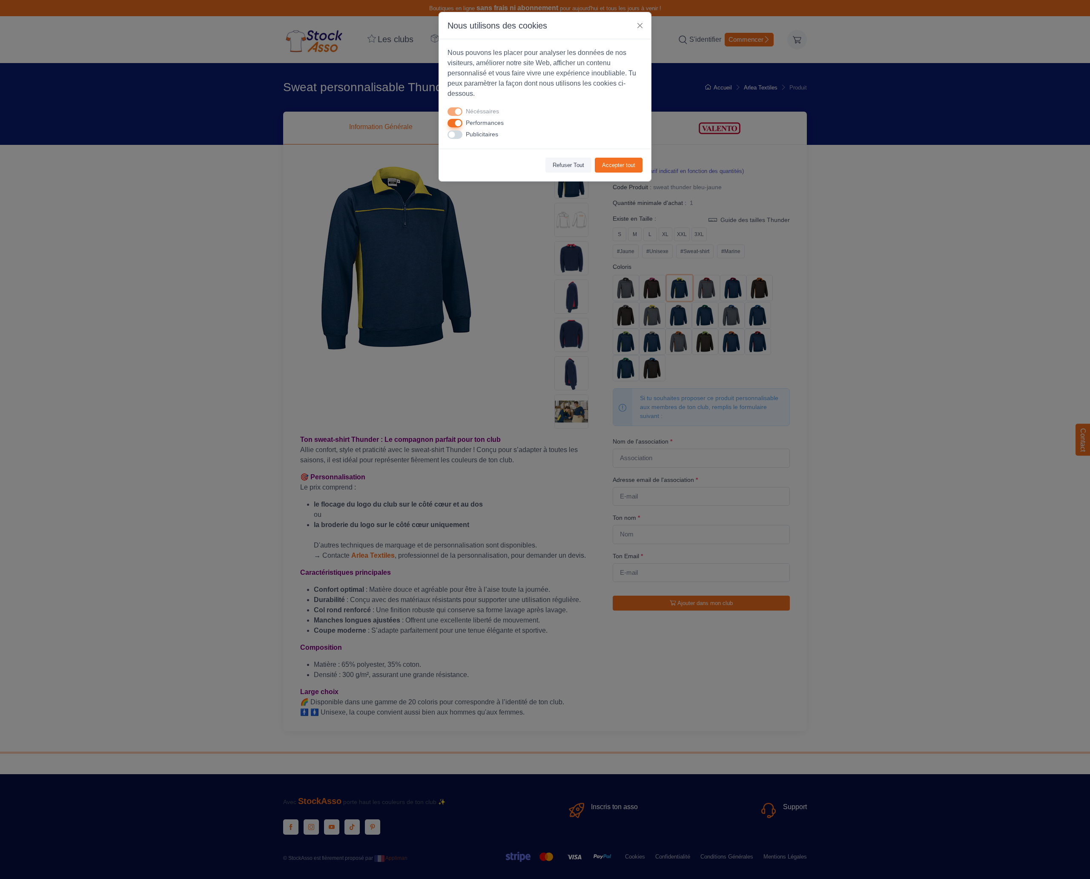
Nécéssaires (482, 111)
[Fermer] (640, 26)
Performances (485, 122)
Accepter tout (618, 165)
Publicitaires (482, 134)
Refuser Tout (568, 165)
